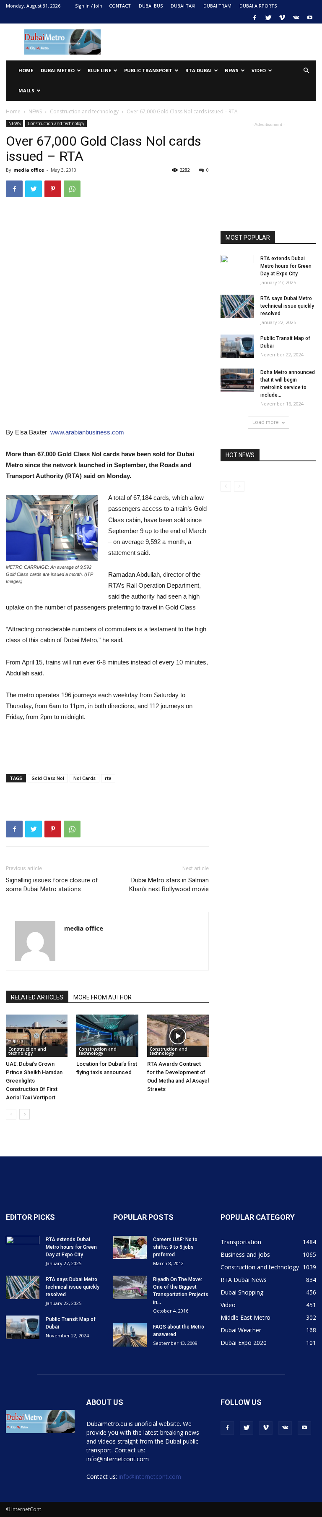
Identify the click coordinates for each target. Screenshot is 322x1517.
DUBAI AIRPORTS (258, 6)
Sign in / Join (88, 6)
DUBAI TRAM (217, 6)
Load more (265, 422)
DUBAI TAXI (183, 6)
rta (108, 778)
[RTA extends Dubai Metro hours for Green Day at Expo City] (237, 266)
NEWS (232, 70)
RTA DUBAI (198, 70)
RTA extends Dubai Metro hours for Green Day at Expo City (286, 266)
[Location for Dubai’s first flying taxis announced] (107, 1036)
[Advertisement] (217, 42)
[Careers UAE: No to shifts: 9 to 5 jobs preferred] (130, 1247)
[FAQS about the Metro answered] (130, 1335)
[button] (306, 71)
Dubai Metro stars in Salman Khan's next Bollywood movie (169, 884)
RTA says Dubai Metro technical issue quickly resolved (287, 306)
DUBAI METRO (58, 70)
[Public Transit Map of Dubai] (237, 346)
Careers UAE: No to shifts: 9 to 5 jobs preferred (175, 1247)
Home (25, 70)
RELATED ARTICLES (37, 997)
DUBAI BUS (151, 6)
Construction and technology (84, 111)
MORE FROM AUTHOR (102, 997)
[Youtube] (310, 18)
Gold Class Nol (47, 778)
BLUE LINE (99, 70)
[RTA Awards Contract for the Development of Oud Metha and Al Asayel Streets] (178, 1036)
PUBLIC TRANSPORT (148, 70)
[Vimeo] (282, 18)
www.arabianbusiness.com (87, 432)
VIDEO (259, 70)
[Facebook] (254, 18)
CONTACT (120, 6)
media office (28, 170)
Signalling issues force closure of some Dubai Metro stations (52, 884)
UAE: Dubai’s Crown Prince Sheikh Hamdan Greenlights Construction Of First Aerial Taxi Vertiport (34, 1081)
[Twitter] (268, 18)
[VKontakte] (296, 18)
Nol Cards (84, 778)
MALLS (26, 90)
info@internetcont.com (150, 1476)
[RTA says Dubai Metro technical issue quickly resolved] (237, 306)
